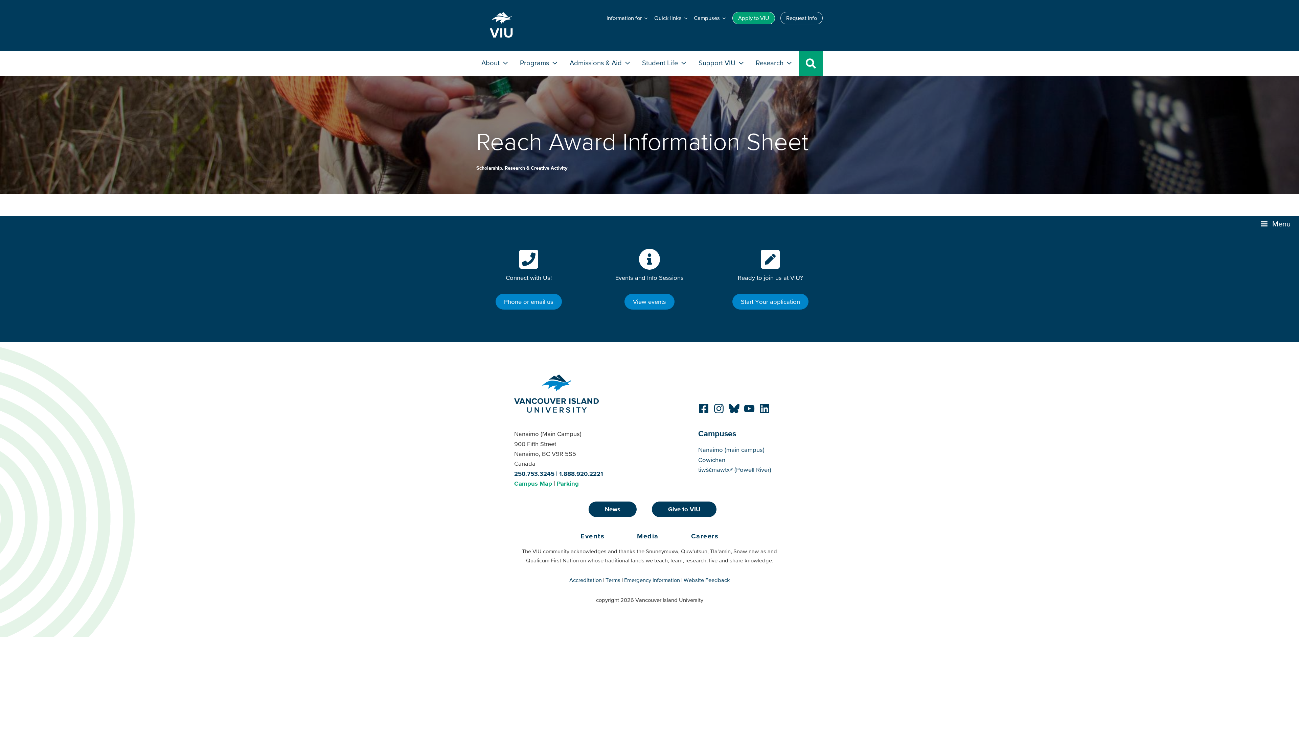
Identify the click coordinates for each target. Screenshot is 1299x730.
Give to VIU (684, 509)
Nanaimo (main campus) (731, 449)
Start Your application (770, 301)
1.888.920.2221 (581, 473)
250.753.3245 (534, 473)
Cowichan (711, 459)
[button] (1276, 224)
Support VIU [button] (718, 63)
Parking (568, 483)
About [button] (491, 63)
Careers (705, 536)
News (612, 509)
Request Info (801, 18)
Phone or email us (528, 301)
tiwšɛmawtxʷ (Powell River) (734, 469)
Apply (753, 18)
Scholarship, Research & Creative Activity (521, 168)
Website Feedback (707, 580)
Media (648, 536)
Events (592, 536)
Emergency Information (652, 580)
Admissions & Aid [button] (596, 63)
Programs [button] (535, 63)
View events (649, 301)
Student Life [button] (661, 63)
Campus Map (533, 483)
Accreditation (585, 580)
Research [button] (770, 63)
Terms (613, 580)
